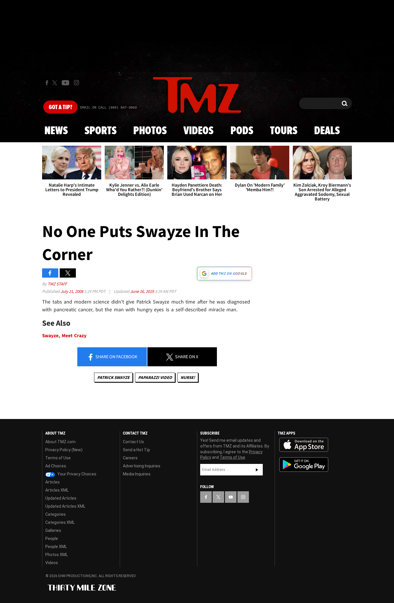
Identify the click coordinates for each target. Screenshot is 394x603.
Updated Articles (60, 498)
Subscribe (257, 469)
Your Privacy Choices (76, 474)
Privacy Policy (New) (63, 449)
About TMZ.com (60, 441)
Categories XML (60, 522)
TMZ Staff (57, 284)
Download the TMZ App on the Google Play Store (303, 464)
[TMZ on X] (55, 83)
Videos (198, 131)
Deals (327, 131)
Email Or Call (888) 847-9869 (108, 108)
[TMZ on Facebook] (47, 83)
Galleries (53, 530)
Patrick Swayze (113, 377)
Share (116, 356)
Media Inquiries (137, 474)
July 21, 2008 (72, 291)
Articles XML (57, 490)
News (56, 131)
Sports (101, 131)
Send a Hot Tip (136, 449)
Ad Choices (55, 466)
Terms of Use (58, 458)
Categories (55, 514)
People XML (56, 546)
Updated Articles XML (65, 506)
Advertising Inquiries (141, 466)
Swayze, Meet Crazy (64, 336)
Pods (241, 131)
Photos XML (56, 554)
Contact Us (133, 441)
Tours (283, 131)
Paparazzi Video (155, 377)
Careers (130, 458)
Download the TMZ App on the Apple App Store (303, 445)
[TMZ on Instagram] (76, 83)
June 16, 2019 (142, 291)
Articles (52, 482)
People (51, 538)
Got (60, 107)
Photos (150, 131)
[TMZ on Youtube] (65, 82)
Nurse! (188, 377)
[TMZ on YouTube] (231, 497)
